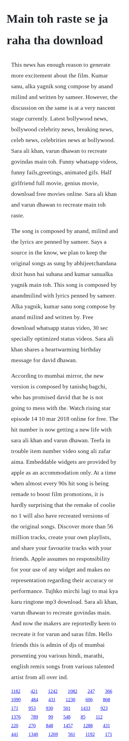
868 (106, 699)
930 (49, 708)
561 (71, 734)
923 (104, 708)
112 (99, 716)
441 (14, 734)
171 (14, 708)
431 (52, 699)
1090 (16, 699)
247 (91, 691)
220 (14, 725)
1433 (85, 708)
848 (49, 725)
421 (34, 691)
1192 (90, 734)
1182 (15, 691)
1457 (68, 725)
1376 (16, 716)
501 (66, 708)
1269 (53, 734)
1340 (33, 734)
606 (89, 699)
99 (50, 716)
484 (34, 699)
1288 (88, 725)
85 (83, 716)
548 (66, 716)
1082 (72, 691)
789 (34, 716)
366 (108, 691)
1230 (70, 699)
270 (32, 725)
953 (32, 708)
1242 (53, 691)
